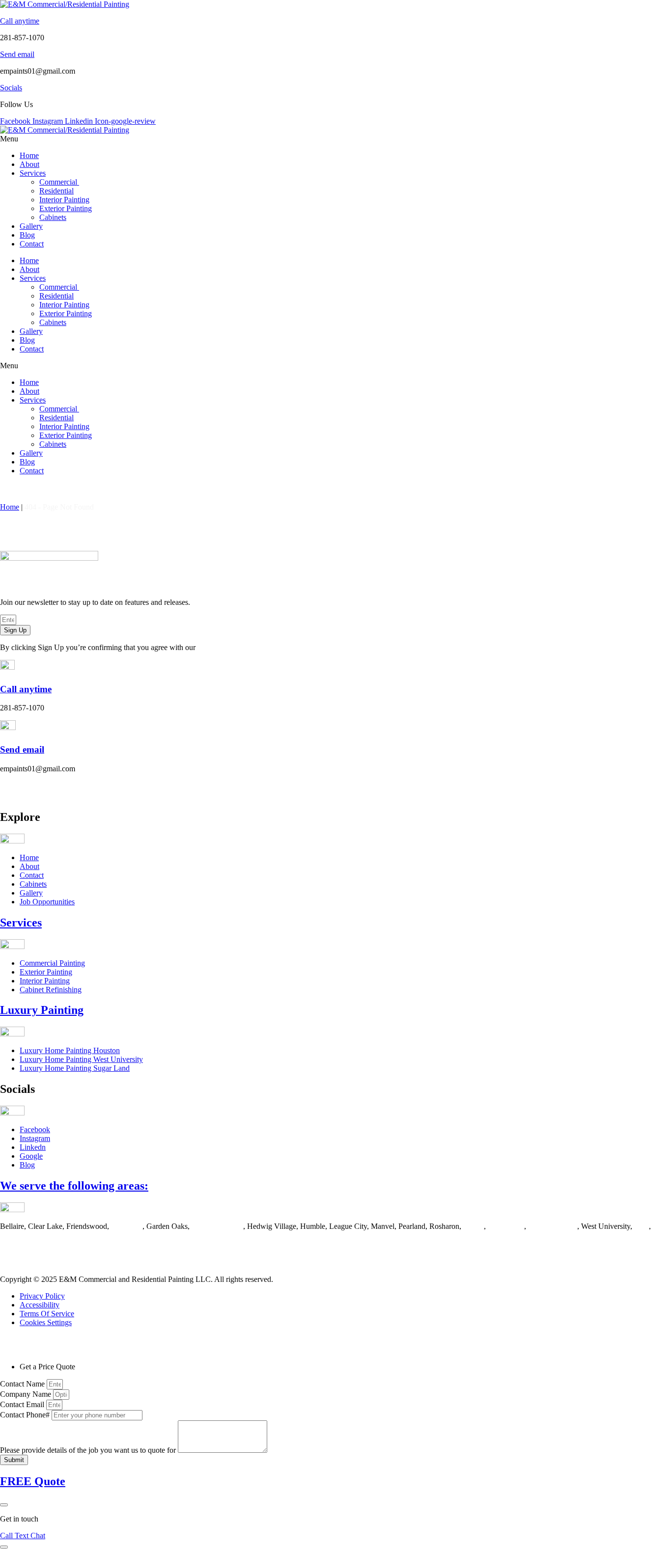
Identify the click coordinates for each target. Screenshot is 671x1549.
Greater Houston (217, 1226)
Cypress (12, 1235)
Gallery (31, 226)
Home (29, 155)
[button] (335, 139)
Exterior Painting (65, 208)
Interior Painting (64, 199)
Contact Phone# (26, 1415)
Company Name (26, 1394)
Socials (11, 87)
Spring (473, 1226)
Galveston (126, 1226)
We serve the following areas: (74, 1185)
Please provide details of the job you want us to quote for (89, 1450)
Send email (17, 54)
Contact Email (23, 1404)
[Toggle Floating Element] (4, 1547)
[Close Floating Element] (4, 1504)
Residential (56, 191)
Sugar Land (506, 1226)
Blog (27, 235)
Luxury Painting (42, 1010)
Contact (32, 244)
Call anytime (19, 21)
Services (33, 173)
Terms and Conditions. (232, 647)
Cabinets (52, 217)
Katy (641, 1226)
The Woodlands (552, 1226)
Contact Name (23, 1384)
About (29, 164)
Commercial (59, 182)
